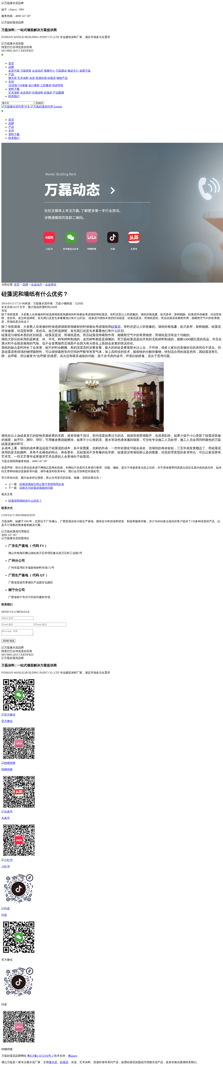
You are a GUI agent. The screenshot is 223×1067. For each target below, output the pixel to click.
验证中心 (73, 70)
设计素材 (34, 85)
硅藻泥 (51, 78)
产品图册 (58, 92)
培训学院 (57, 85)
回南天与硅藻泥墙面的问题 (36, 487)
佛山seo (72, 1055)
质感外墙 (41, 78)
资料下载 (14, 89)
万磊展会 (61, 70)
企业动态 (37, 70)
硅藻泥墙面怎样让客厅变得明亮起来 (42, 484)
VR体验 (23, 85)
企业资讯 (50, 284)
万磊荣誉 (25, 70)
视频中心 (49, 70)
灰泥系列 (25, 92)
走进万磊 (14, 70)
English (57, 106)
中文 (27, 106)
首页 (11, 63)
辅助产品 (62, 78)
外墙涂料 (37, 92)
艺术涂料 (23, 78)
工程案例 (45, 85)
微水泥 (12, 78)
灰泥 (32, 78)
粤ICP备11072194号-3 (40, 1055)
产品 (11, 74)
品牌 (11, 67)
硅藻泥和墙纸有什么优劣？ (25, 500)
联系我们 (14, 96)
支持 (11, 81)
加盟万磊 (85, 70)
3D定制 (12, 85)
